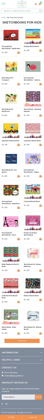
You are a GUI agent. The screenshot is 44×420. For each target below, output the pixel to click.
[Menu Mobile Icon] (3, 3)
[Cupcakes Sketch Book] (40, 144)
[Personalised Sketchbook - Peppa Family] (40, 176)
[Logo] (22, 3)
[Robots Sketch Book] (40, 299)
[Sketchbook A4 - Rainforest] (18, 115)
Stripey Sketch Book (31, 46)
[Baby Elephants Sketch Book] (18, 270)
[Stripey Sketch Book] (40, 50)
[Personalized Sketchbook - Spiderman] (18, 52)
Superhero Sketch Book (10, 141)
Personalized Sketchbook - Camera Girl (32, 79)
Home (3, 18)
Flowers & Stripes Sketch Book (30, 234)
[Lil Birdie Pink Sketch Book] (18, 301)
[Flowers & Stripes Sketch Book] (40, 238)
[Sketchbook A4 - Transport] (18, 83)
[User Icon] (36, 4)
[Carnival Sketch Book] (40, 205)
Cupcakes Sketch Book (32, 141)
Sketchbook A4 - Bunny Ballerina (32, 265)
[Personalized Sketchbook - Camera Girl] (40, 83)
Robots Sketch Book (31, 296)
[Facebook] (2, 404)
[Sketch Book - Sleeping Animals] (40, 115)
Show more (22, 341)
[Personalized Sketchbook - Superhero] (18, 207)
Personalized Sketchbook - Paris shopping (9, 234)
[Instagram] (6, 404)
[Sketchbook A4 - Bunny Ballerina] (40, 270)
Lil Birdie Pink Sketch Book (9, 297)
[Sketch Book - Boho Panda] (18, 333)
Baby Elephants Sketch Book (10, 265)
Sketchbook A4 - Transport (8, 79)
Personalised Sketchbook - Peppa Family (31, 171)
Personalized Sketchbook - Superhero (11, 202)
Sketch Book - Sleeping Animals (32, 110)
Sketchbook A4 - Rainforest (8, 110)
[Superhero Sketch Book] (18, 144)
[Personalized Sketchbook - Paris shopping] (18, 238)
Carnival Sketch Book (32, 201)
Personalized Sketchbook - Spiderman (11, 47)
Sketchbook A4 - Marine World (32, 328)
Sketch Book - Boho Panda (9, 328)
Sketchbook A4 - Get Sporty (9, 171)
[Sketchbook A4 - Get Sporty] (18, 176)
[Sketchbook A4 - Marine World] (40, 333)
